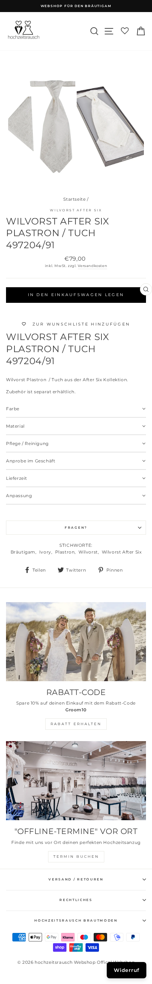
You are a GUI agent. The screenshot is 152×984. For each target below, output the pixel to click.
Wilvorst (88, 552)
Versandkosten (92, 265)
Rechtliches (75, 900)
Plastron (65, 552)
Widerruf (126, 970)
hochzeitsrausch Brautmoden (76, 920)
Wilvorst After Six (76, 210)
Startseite (74, 199)
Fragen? (76, 527)
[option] (76, 6)
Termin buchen (76, 856)
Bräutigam (23, 552)
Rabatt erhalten (76, 724)
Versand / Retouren (75, 879)
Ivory (45, 552)
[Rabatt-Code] (76, 641)
